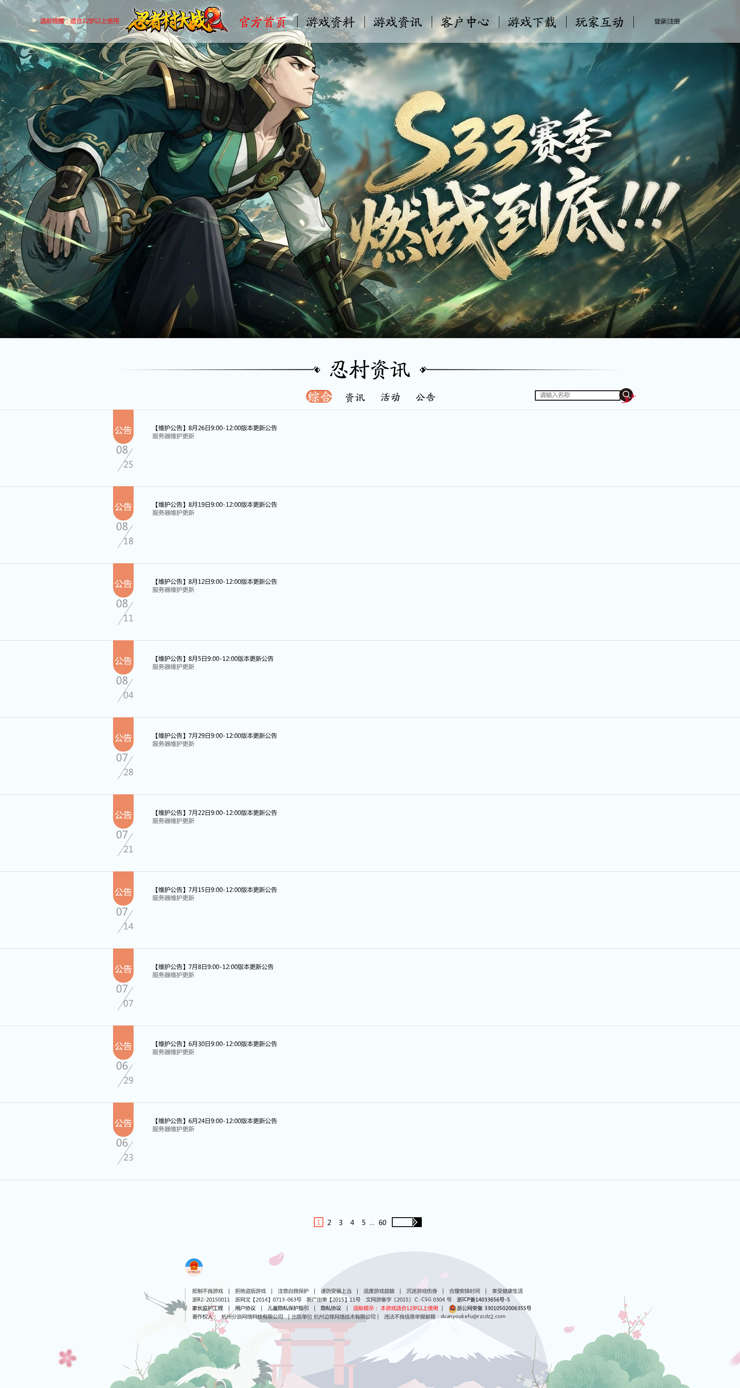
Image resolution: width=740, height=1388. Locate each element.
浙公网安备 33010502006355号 (494, 1308)
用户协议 (245, 1308)
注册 (674, 22)
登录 (660, 22)
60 (382, 1223)
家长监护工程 (207, 1308)
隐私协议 (331, 1308)
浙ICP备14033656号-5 (483, 1300)
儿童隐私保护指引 (288, 1308)
